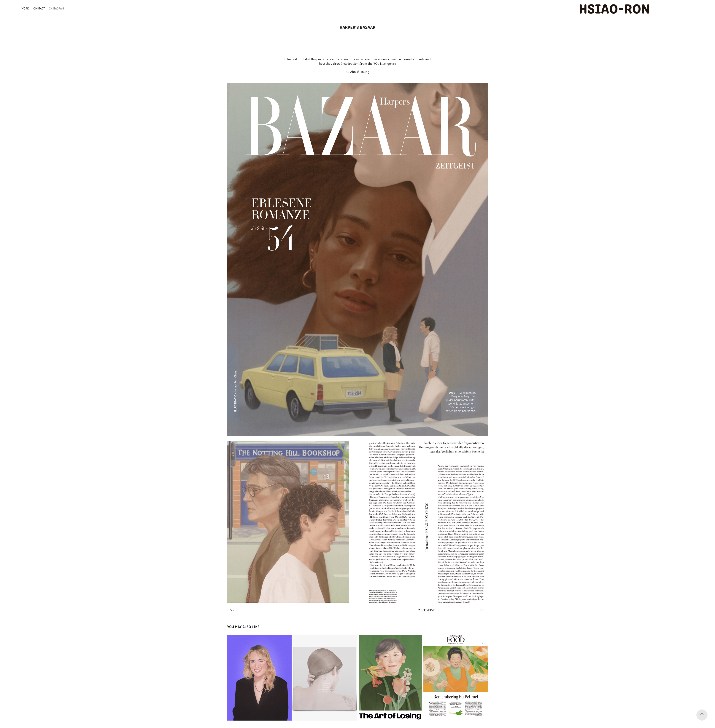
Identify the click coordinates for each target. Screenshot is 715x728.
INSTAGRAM (56, 8)
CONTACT (39, 8)
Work (25, 8)
